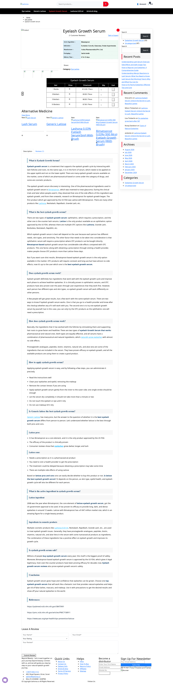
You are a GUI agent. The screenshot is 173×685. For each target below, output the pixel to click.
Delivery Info (62, 666)
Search (124, 32)
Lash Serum (29, 124)
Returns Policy (85, 666)
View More (26, 115)
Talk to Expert (113, 35)
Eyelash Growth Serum (58, 11)
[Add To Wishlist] (118, 30)
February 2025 (130, 167)
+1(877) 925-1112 (32, 672)
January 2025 (130, 170)
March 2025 (129, 164)
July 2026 (128, 152)
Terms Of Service (64, 671)
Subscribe (136, 665)
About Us (61, 661)
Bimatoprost (53, 189)
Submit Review (29, 655)
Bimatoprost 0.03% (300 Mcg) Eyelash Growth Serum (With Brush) (106, 137)
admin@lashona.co (33, 677)
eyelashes (58, 446)
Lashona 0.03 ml (76, 11)
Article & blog (92, 11)
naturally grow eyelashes (91, 337)
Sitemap (83, 671)
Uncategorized (130, 43)
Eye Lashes (26, 11)
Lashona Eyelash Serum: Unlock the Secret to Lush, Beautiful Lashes (137, 101)
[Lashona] (24, 4)
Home (28, 17)
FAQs (82, 661)
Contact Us (62, 664)
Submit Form (104, 673)
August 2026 (129, 149)
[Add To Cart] (22, 139)
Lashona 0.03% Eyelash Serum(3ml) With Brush (82, 134)
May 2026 (128, 158)
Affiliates (83, 669)
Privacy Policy (63, 673)
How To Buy (84, 664)
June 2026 (128, 155)
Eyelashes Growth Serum (134, 40)
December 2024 (131, 172)
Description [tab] (27, 151)
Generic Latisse (40, 11)
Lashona (42, 203)
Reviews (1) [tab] (40, 151)
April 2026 (128, 161)
